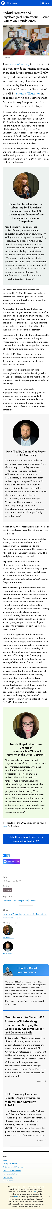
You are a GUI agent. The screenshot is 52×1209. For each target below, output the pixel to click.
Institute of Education (27, 93)
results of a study (18, 64)
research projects (21, 900)
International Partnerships (12, 1174)
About (6, 1156)
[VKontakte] (4, 855)
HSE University (11, 3)
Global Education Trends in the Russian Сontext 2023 (26, 839)
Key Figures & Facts (10, 1163)
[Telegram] (8, 855)
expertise (7, 900)
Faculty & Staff (8, 1177)
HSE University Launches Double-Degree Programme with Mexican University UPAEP (23, 1099)
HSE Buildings (8, 1181)
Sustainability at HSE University (14, 1167)
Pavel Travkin (13, 451)
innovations (35, 900)
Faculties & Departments (12, 1170)
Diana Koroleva (18, 204)
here (35, 1192)
